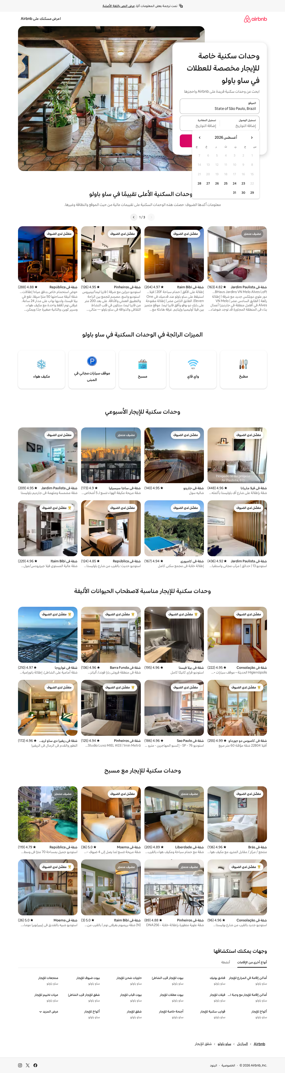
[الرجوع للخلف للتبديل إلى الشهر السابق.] (251, 137)
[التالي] (133, 217)
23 (243, 183)
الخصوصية (228, 1065)
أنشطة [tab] (225, 962)
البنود (213, 1065)
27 (208, 183)
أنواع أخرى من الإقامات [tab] (252, 962)
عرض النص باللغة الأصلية (119, 6)
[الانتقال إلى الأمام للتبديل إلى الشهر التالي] (199, 137)
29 (252, 193)
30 (243, 193)
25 (226, 183)
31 (234, 193)
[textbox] (239, 126)
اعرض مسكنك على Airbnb (41, 18)
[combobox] (219, 109)
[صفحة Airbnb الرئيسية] (255, 19)
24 (234, 183)
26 (217, 183)
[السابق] (151, 217)
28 (199, 183)
